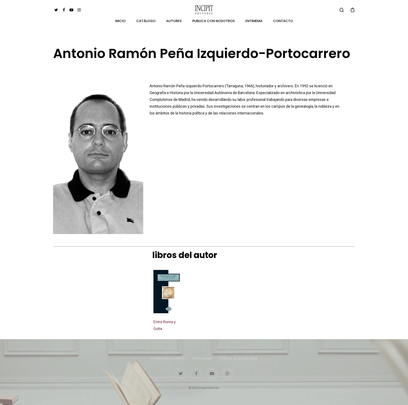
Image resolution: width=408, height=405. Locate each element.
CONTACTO (283, 21)
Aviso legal (201, 358)
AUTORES (174, 21)
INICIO (120, 21)
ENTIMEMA (253, 21)
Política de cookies (168, 358)
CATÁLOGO (146, 21)
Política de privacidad (238, 358)
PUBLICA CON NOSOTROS (213, 21)
